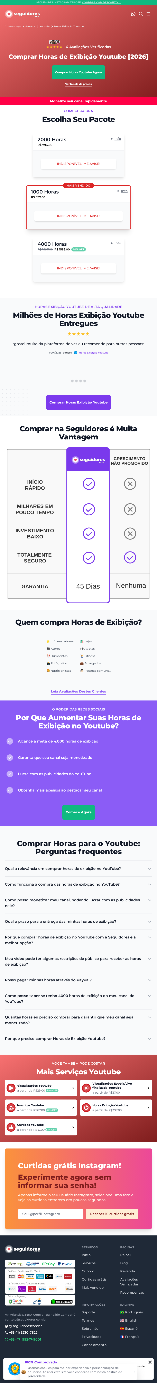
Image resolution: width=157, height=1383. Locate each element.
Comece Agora (79, 812)
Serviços (30, 26)
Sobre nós (90, 1329)
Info (117, 139)
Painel (125, 1255)
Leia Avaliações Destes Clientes (78, 691)
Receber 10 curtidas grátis (112, 1214)
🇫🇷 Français (129, 1337)
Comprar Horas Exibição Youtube (78, 402)
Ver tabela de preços (78, 84)
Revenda (127, 1271)
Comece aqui (13, 26)
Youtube (45, 26)
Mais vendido (93, 1288)
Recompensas (132, 1292)
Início (86, 1255)
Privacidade (92, 1337)
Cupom (88, 1271)
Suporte (88, 1312)
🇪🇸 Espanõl (129, 1329)
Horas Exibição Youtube (69, 26)
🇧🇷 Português (131, 1312)
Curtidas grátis (94, 1279)
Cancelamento (94, 1345)
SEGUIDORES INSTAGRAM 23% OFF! (78, 2)
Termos (88, 1320)
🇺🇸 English (128, 1320)
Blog (124, 1263)
